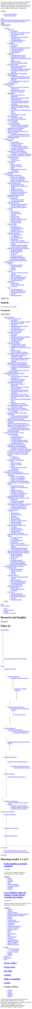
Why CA (10, 85)
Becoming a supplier (16, 41)
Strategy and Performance (14, 926)
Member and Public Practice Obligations (18, 248)
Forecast (10, 917)
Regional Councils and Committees (20, 47)
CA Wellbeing (15, 236)
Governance (11, 43)
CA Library (14, 225)
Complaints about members (18, 57)
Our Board (14, 46)
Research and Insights (17, 265)
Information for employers (18, 90)
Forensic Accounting (16, 166)
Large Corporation (12, 940)
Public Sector (14, 239)
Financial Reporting (13, 884)
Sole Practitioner (12, 937)
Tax (12, 210)
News (9, 288)
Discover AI (14, 198)
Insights (10, 263)
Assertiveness (11, 923)
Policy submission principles (18, 277)
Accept (3, 11)
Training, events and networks (19, 204)
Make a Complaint (12, 979)
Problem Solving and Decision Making (18, 914)
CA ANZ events (15, 160)
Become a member (9, 84)
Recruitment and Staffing (17, 193)
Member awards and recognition (19, 181)
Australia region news (17, 289)
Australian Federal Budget (18, 278)
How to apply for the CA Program (17, 119)
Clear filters (4, 855)
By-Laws (13, 254)
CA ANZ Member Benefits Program (17, 260)
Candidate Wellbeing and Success (20, 134)
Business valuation (16, 221)
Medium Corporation (13, 941)
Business (10, 918)
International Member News (18, 291)
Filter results (4, 621)
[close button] (6, 11)
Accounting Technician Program (19, 105)
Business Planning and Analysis (16, 915)
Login (2, 23)
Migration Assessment (19, 20)
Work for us (14, 35)
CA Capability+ (15, 142)
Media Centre (11, 281)
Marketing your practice (17, 231)
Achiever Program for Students (19, 126)
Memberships (11, 93)
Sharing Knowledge (16, 295)
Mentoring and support (14, 233)
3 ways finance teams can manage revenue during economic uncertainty (15, 894)
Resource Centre (12, 224)
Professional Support (16, 189)
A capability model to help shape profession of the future (20, 148)
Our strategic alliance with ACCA (20, 81)
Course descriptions (13, 120)
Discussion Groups (16, 227)
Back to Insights (5, 606)
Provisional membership (14, 123)
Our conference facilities (17, 34)
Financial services (15, 218)
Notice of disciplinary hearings (19, 63)
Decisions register (15, 61)
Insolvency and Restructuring (19, 219)
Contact (7, 975)
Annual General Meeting (17, 49)
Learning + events (9, 139)
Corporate (10, 881)
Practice (10, 878)
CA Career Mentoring (17, 237)
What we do (11, 29)
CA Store (7, 21)
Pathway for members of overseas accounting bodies (20, 98)
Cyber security (15, 950)
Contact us (28, 20)
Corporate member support (18, 205)
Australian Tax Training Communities (21, 154)
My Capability (14, 21)
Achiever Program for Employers (20, 125)
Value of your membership (18, 178)
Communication (12, 920)
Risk (12, 163)
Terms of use (22, 8)
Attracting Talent (15, 230)
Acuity (20, 21)
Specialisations (11, 161)
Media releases (15, 283)
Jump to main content (10, 15)
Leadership (10, 924)
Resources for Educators (17, 92)
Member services (8, 174)
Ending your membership (18, 180)
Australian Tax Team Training (19, 152)
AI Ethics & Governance (17, 199)
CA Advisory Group (16, 234)
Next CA (13, 113)
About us (6, 28)
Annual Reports (15, 52)
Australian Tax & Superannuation (17, 151)
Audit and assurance (16, 213)
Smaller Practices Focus (17, 184)
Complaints (11, 54)
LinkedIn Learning (16, 145)
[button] (6, 25)
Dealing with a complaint (17, 240)
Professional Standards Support (19, 245)
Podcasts (13, 294)
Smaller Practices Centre (14, 183)
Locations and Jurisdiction (8, 811)
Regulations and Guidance (18, 257)
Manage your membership (15, 175)
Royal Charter (15, 253)
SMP (9, 883)
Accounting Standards (13, 886)
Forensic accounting (16, 222)
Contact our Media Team (17, 284)
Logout (7, 983)
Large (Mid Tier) (12, 933)
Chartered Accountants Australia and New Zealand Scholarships (19, 136)
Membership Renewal (7, 20)
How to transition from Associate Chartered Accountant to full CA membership (20, 102)
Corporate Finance (12, 912)
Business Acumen (12, 929)
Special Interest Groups (17, 228)
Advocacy (10, 271)
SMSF (12, 167)
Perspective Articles (16, 266)
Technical (10, 208)
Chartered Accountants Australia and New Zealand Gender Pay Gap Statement (21, 70)
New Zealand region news (18, 292)
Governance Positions (17, 50)
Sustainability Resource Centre (16, 195)
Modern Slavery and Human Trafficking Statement (18, 66)
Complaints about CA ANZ (18, 55)
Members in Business (13, 202)
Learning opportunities (17, 143)
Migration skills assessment (15, 129)
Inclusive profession (13, 82)
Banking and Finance (13, 944)
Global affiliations (12, 75)
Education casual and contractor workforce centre (19, 37)
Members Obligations (17, 251)
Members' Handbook (16, 250)
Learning (10, 140)
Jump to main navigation (10, 14)
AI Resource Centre (13, 196)
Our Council (14, 44)
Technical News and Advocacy (19, 192)
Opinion (13, 268)
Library (3, 21)
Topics (2, 666)
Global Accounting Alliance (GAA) (20, 76)
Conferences (14, 158)
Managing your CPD (13, 172)
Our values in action (13, 64)
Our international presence (18, 40)
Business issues (15, 216)
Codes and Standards (16, 256)
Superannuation (15, 212)
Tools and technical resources (19, 207)
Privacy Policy (10, 963)
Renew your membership (17, 177)
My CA (24, 21)
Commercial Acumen (13, 927)
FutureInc (13, 269)
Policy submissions (16, 275)
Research (10, 889)
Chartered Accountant (17, 117)
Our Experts (14, 286)
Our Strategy (14, 31)
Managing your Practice (17, 190)
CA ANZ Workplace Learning (19, 146)
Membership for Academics (18, 114)
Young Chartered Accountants (19, 246)
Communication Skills (13, 921)
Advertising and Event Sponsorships (17, 73)
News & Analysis (9, 262)
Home (2, 18)
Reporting (13, 215)
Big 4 (9, 932)
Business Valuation (16, 164)
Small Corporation (12, 943)
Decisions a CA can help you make (20, 32)
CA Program (14, 122)
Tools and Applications (17, 201)
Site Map (8, 971)
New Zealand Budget (17, 280)
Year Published (5, 630)
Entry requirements (13, 116)
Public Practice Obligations (18, 259)
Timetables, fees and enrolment (16, 128)
